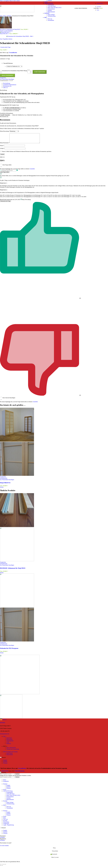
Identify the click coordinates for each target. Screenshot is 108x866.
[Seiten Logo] (17, 11)
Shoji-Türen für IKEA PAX (54, 7)
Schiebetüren (51, 4)
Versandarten (51, 20)
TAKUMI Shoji (52, 6)
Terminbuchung (51, 16)
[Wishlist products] (90, 8)
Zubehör (50, 10)
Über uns (50, 19)
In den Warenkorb (39, 71)
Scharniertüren (51, 9)
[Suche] (88, 8)
